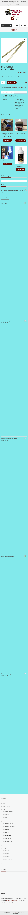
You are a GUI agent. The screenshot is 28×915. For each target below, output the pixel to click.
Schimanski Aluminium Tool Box (7, 134)
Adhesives (7, 850)
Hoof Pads (7, 853)
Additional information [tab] (7, 92)
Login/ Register (10, 5)
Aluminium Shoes (9, 823)
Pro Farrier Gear (22, 87)
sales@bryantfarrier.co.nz (12, 900)
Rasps (6, 817)
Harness (7, 832)
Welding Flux (20, 166)
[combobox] (14, 181)
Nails (4, 845)
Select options (20, 140)
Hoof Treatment (8, 859)
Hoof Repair (7, 856)
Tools (4, 809)
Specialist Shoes (8, 841)
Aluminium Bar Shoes (10, 826)
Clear (7, 78)
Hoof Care (5, 848)
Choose (4, 76)
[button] (24, 40)
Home (4, 803)
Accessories (14, 87)
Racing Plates (8, 835)
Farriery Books (7, 161)
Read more (6, 164)
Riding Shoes (8, 838)
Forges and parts (20, 133)
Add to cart (10, 82)
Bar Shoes (7, 829)
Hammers (7, 814)
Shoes (4, 821)
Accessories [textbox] (13, 181)
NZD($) (17, 5)
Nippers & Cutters (9, 811)
